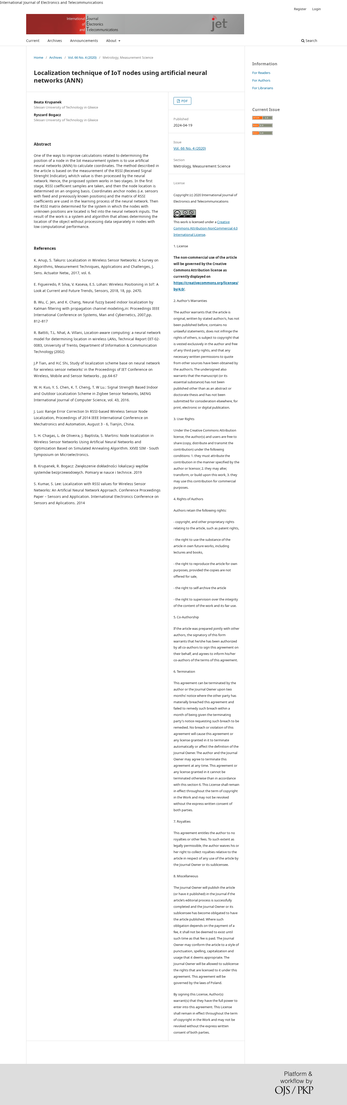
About (111, 40)
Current (32, 40)
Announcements (84, 40)
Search (311, 40)
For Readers (261, 72)
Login (316, 9)
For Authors (261, 80)
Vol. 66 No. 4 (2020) (82, 57)
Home (38, 57)
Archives (55, 40)
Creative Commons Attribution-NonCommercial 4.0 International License (206, 228)
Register (300, 9)
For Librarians (262, 88)
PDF (184, 101)
